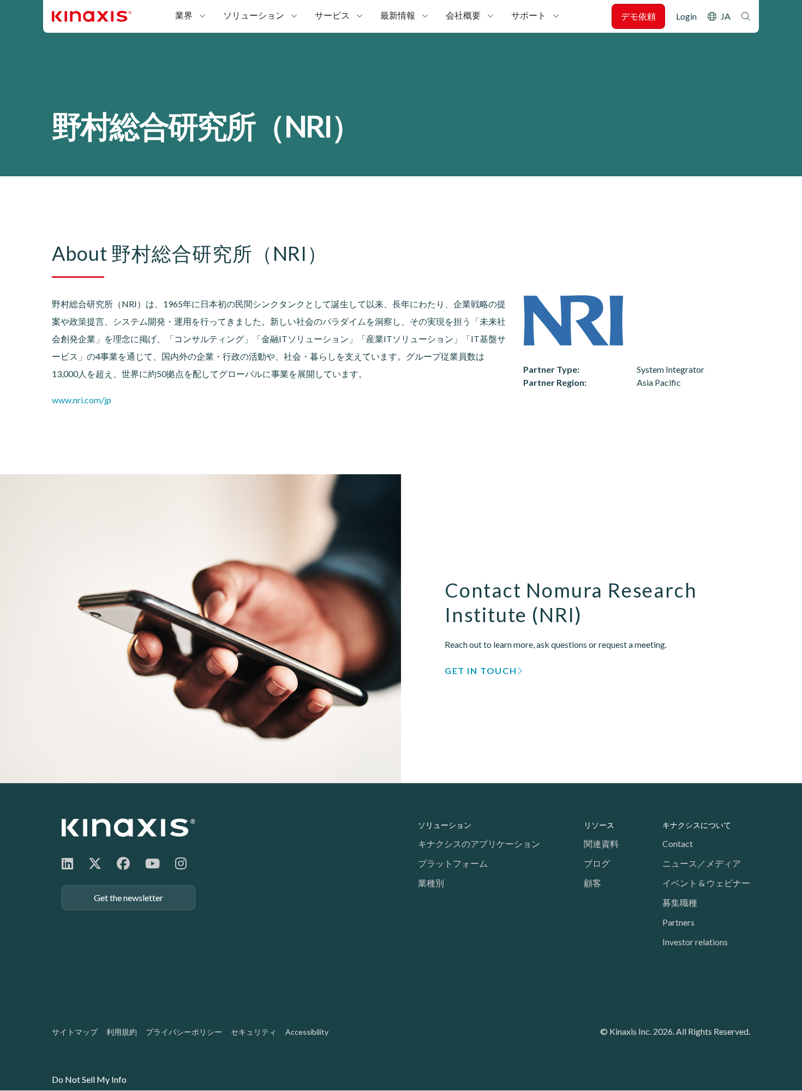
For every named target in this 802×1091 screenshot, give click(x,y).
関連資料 (601, 843)
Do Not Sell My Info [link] (89, 1079)
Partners (678, 922)
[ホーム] (128, 827)
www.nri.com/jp (81, 400)
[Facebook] (123, 863)
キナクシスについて (696, 825)
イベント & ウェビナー (706, 883)
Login (686, 16)
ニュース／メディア (701, 863)
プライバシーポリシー (184, 1031)
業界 (184, 15)
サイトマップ (75, 1031)
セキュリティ (254, 1031)
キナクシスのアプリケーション (479, 843)
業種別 (431, 883)
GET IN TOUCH (481, 670)
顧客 (592, 883)
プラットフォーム (453, 863)
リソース (599, 825)
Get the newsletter (128, 897)
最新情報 (397, 15)
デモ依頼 (638, 16)
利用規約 (121, 1031)
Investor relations (695, 942)
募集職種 (679, 902)
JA (726, 16)
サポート (528, 15)
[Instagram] (181, 863)
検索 (745, 16)
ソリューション (253, 15)
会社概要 (463, 15)
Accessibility (306, 1031)
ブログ (597, 863)
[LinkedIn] (67, 863)
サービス (332, 15)
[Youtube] (152, 863)
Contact (677, 843)
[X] (94, 863)
